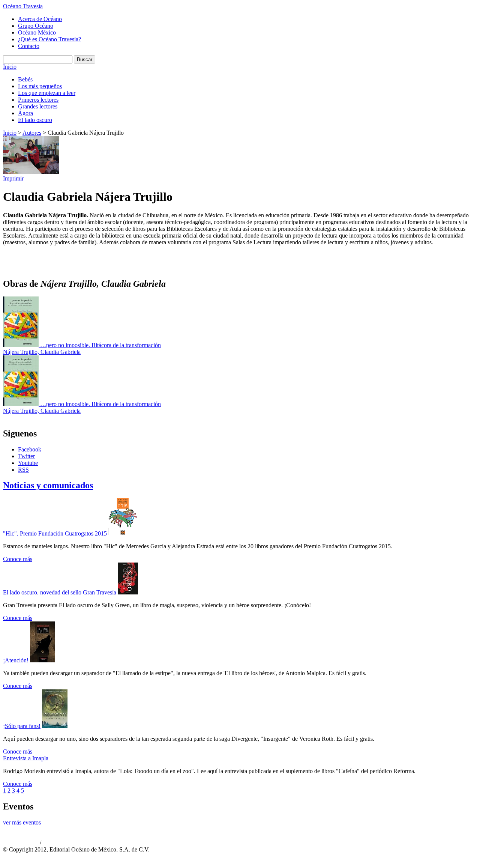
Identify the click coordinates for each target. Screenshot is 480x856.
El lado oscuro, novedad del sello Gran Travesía (59, 592)
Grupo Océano (35, 26)
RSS (23, 469)
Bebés (25, 79)
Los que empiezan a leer (46, 93)
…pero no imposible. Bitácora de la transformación (100, 345)
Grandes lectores (37, 106)
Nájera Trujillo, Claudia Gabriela (42, 352)
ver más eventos (22, 822)
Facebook (29, 449)
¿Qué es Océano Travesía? (49, 39)
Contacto (28, 46)
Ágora (25, 113)
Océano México (37, 32)
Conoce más (17, 559)
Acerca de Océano (40, 19)
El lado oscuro (35, 120)
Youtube (28, 463)
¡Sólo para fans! (21, 726)
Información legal (58, 843)
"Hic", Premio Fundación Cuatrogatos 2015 (55, 533)
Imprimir (13, 178)
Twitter (26, 456)
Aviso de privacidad (20, 843)
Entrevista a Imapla (25, 758)
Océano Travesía (23, 6)
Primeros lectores (38, 99)
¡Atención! (15, 660)
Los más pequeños (40, 86)
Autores (31, 132)
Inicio (9, 66)
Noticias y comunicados (48, 485)
